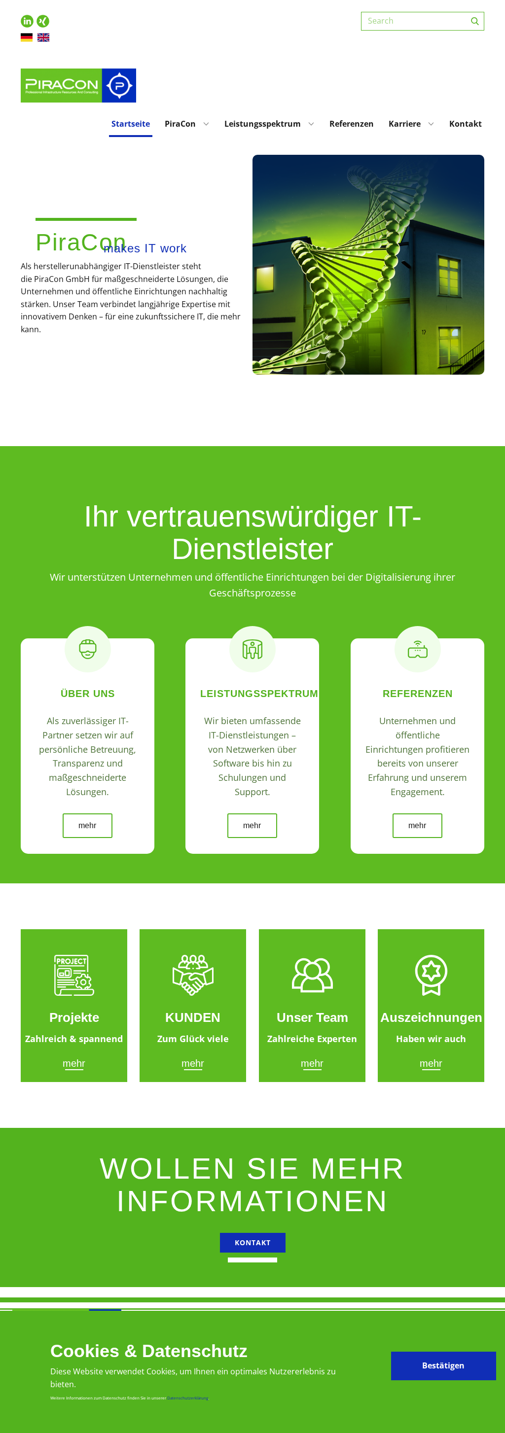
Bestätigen (443, 1365)
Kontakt (465, 123)
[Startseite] (78, 86)
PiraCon (180, 123)
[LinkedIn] (27, 21)
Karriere (405, 123)
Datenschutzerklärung (187, 1397)
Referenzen (351, 123)
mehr (87, 825)
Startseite (130, 123)
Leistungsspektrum (262, 123)
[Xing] (42, 21)
